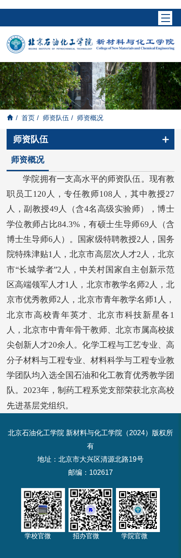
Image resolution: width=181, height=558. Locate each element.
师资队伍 (56, 117)
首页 (28, 117)
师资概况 (27, 159)
